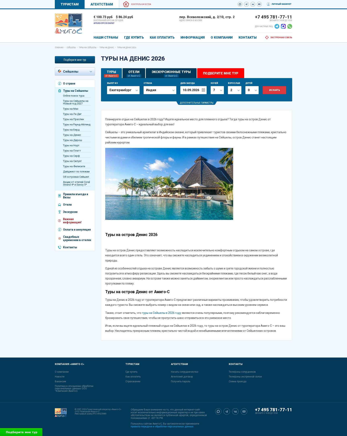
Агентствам (102, 4)
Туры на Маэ (70, 108)
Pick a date (203, 90)
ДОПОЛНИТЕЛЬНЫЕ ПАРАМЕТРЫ (196, 102)
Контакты (70, 247)
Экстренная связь (281, 37)
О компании (62, 371)
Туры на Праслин (73, 119)
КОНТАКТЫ (248, 37)
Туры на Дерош (72, 140)
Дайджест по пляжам (76, 171)
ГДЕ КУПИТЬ (134, 37)
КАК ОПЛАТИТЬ (162, 37)
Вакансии (60, 381)
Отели (67, 204)
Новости (59, 376)
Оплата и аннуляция (77, 229)
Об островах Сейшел (76, 176)
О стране (69, 83)
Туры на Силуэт (72, 161)
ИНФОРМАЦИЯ (193, 37)
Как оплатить (133, 376)
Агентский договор (182, 376)
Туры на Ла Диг (72, 113)
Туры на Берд (71, 129)
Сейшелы (71, 47)
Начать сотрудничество (184, 371)
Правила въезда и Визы (75, 196)
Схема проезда (237, 381)
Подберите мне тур (75, 59)
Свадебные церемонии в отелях (77, 238)
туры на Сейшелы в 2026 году (161, 312)
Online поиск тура (73, 95)
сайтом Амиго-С (152, 423)
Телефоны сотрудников (242, 371)
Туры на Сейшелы (87, 47)
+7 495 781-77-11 (273, 17)
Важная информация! (72, 220)
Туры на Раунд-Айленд (76, 124)
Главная (59, 47)
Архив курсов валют (104, 23)
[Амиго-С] (61, 418)
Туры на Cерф (71, 155)
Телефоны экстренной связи (245, 376)
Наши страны (106, 37)
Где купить (131, 371)
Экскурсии (70, 211)
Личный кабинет (281, 4)
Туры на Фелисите (74, 166)
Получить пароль (180, 381)
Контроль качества (141, 4)
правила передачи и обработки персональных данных (162, 426)
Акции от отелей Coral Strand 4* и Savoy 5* (76, 183)
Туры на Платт (72, 150)
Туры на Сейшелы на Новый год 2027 (75, 102)
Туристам (70, 4)
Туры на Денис (106, 47)
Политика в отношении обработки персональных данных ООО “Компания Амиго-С (74, 388)
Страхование (133, 381)
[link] (68, 23)
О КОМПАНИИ (222, 37)
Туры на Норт (71, 145)
